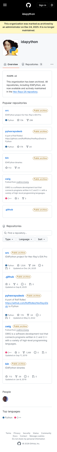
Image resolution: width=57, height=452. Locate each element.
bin (7, 363)
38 (18, 168)
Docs (15, 436)
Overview (13, 64)
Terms (8, 433)
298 (31, 120)
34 (30, 147)
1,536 (22, 265)
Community (46, 433)
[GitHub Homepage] (19, 444)
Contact (23, 436)
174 (21, 147)
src (7, 252)
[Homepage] (28, 5)
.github (9, 276)
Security (26, 433)
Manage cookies (37, 436)
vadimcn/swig (22, 182)
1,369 (28, 352)
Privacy (17, 433)
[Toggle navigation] (5, 5)
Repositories (33, 64)
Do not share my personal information (28, 439)
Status (36, 433)
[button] (51, 64)
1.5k (21, 120)
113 (9, 168)
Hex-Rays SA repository (25, 91)
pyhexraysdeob (14, 295)
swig (8, 326)
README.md (12, 76)
